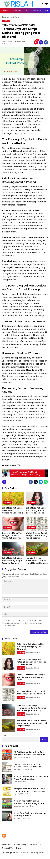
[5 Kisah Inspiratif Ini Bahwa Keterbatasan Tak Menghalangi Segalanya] (7, 803)
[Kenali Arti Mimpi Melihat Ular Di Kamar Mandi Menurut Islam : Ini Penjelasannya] (37, 549)
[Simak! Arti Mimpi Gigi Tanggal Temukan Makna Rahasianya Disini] (13, 524)
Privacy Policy (20, 844)
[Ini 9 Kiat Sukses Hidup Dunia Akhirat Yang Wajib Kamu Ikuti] (7, 779)
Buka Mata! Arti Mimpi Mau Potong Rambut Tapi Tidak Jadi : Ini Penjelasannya (36, 510)
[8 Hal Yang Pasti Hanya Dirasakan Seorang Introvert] (7, 816)
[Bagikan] (46, 42)
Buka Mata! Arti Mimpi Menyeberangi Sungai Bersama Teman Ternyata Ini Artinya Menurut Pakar (12, 560)
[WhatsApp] (46, 482)
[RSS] (4, 836)
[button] (42, 3)
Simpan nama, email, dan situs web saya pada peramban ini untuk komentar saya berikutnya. (23, 623)
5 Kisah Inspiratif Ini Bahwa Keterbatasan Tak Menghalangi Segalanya (29, 802)
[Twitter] (36, 482)
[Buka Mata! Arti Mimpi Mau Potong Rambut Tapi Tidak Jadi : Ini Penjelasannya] (37, 498)
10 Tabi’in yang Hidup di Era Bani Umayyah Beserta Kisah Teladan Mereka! (29, 753)
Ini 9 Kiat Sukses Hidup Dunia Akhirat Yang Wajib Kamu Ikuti (31, 777)
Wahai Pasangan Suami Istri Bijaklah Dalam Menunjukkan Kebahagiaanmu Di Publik (27, 765)
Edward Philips (7, 41)
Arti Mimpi (6, 21)
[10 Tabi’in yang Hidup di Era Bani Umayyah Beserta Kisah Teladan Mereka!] (7, 755)
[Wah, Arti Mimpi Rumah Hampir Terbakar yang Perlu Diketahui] (37, 524)
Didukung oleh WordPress (14, 852)
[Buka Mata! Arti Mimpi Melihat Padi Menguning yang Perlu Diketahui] (13, 498)
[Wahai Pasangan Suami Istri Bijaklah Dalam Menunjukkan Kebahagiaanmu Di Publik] (7, 767)
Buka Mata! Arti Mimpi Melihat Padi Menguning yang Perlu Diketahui (12, 510)
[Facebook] (31, 482)
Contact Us (7, 848)
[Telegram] (41, 482)
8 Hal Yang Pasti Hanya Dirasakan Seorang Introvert (30, 814)
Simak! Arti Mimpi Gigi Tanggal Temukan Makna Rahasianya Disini (12, 535)
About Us (34, 844)
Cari (4, 735)
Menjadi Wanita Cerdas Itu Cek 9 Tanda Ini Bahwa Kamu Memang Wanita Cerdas (29, 790)
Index (18, 848)
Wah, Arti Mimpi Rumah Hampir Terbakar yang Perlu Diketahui (36, 535)
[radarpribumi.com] (18, 3)
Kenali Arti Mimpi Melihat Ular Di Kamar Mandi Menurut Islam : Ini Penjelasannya (36, 560)
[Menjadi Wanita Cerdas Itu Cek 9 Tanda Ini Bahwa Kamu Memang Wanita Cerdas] (7, 791)
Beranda (6, 844)
